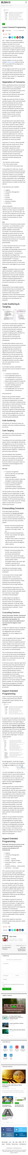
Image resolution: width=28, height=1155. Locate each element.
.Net (13, 1142)
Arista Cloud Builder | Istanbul (16, 1023)
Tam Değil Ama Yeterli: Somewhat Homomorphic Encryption (14, 1010)
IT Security (5, 1082)
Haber (3, 1144)
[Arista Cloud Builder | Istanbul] (5, 1025)
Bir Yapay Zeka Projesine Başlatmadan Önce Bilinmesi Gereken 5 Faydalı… (16, 1017)
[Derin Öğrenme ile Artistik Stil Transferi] (7, 1100)
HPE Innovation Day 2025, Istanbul (17, 1029)
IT (25, 1142)
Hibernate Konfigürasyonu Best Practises (21, 949)
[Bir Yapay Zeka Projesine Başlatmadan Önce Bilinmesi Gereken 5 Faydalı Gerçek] (5, 1017)
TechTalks (8, 1144)
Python (14, 1006)
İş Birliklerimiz (22, 1144)
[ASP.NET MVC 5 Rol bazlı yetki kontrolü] (20, 1100)
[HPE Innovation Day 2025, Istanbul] (5, 1031)
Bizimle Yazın (15, 1144)
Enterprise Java (10, 62)
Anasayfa (5, 1142)
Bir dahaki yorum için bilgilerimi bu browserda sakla (13, 985)
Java (10, 1142)
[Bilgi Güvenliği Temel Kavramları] (7, 1113)
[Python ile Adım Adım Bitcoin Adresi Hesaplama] (14, 1076)
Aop (4, 24)
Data (16, 1142)
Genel (4, 1115)
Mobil (20, 1142)
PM (23, 1142)
